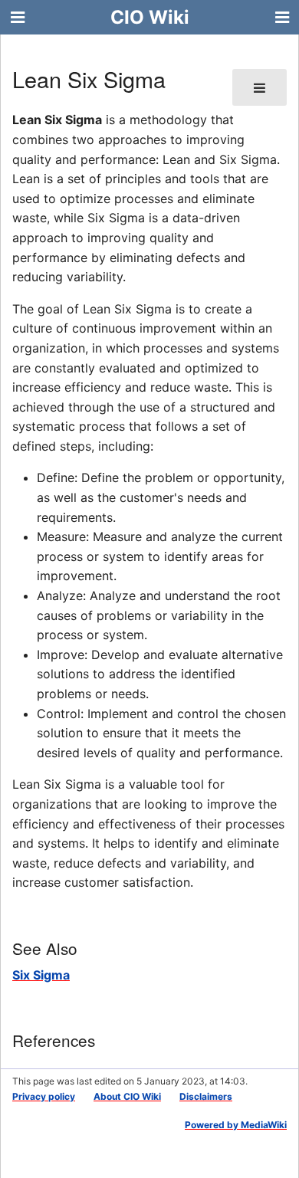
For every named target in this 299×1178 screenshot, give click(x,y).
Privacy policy (43, 1096)
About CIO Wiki (127, 1096)
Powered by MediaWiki (236, 1124)
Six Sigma (41, 975)
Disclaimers (205, 1096)
